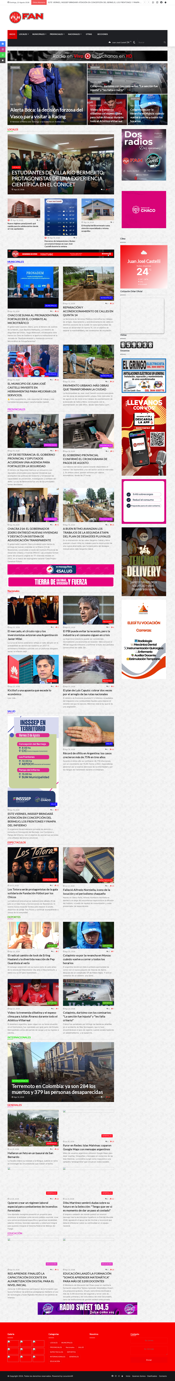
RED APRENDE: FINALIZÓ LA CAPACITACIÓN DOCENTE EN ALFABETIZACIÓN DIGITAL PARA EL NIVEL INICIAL (94, 2)
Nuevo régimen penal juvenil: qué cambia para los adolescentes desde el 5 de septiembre (23, 226)
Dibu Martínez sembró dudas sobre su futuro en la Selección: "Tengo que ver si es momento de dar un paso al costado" (87, 1206)
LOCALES (23, 34)
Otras (89, 34)
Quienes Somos (139, 1376)
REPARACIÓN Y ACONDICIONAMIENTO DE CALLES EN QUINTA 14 (88, 311)
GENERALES (74, 1357)
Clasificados (152, 1376)
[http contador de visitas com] (136, 348)
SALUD (81, 1347)
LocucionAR (68, 1376)
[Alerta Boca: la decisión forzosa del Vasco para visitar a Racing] (47, 94)
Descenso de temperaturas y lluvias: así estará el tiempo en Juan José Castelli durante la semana (60, 243)
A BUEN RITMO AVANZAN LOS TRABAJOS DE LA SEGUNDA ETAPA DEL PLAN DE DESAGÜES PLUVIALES (86, 532)
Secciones (102, 34)
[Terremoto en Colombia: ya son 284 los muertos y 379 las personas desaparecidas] (61, 1072)
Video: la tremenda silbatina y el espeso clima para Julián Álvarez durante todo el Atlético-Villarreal (33, 1016)
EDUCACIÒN (55, 1361)
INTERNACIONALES (57, 1357)
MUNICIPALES (38, 34)
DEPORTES (71, 1352)
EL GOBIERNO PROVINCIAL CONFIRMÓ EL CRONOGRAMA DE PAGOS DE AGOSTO (85, 458)
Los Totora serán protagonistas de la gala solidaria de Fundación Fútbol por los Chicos (33, 893)
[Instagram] (2, 49)
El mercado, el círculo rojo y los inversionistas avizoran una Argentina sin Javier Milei (33, 634)
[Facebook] (2, 44)
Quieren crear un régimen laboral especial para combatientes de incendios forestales (32, 1206)
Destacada (15, 67)
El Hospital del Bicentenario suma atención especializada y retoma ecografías (95, 228)
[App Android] (2, 60)
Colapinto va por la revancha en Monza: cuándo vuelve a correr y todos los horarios (87, 959)
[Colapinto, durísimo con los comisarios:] (127, 78)
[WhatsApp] (2, 55)
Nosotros (94, 1334)
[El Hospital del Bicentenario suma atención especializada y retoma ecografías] (97, 209)
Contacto (135, 1334)
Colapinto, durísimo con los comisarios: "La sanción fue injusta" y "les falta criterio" (87, 1016)
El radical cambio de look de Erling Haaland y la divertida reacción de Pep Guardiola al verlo (31, 959)
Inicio (12, 34)
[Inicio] (27, 18)
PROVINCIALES (56, 34)
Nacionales (74, 34)
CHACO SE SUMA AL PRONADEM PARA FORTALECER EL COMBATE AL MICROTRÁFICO (33, 318)
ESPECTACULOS (56, 1352)
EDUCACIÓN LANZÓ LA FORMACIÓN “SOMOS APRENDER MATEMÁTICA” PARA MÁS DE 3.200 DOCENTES (87, 1277)
